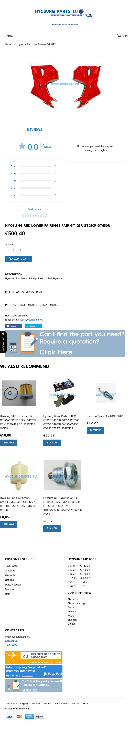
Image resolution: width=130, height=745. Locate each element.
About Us (73, 599)
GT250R (85, 569)
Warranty (10, 575)
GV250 (84, 582)
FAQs (71, 615)
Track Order (11, 565)
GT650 (71, 573)
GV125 (71, 582)
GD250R (85, 578)
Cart (124, 35)
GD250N (72, 578)
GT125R (85, 565)
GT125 (71, 565)
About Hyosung (76, 603)
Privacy (72, 611)
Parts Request (13, 584)
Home (8, 44)
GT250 (71, 569)
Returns (9, 579)
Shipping (10, 570)
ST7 (82, 586)
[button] (34, 166)
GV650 (71, 586)
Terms (71, 607)
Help (7, 593)
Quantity (9, 244)
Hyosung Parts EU (22, 708)
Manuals (10, 589)
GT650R (85, 573)
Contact (72, 623)
